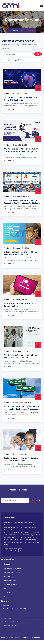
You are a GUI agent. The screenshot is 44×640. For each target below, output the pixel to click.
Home (15, 31)
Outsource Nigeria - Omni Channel (27, 637)
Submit (35, 500)
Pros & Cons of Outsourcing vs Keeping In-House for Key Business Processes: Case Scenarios (21, 409)
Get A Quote (8, 592)
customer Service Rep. (11, 572)
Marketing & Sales (9, 580)
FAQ (4, 588)
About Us (6, 564)
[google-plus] (20, 550)
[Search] (38, 54)
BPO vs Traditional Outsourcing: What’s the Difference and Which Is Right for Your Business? (21, 151)
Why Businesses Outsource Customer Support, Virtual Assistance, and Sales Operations (21, 202)
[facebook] (6, 550)
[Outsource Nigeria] (10, 6)
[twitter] (11, 550)
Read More (8, 109)
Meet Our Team (9, 576)
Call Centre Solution (10, 584)
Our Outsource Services (12, 568)
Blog (4, 596)
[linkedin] (15, 550)
